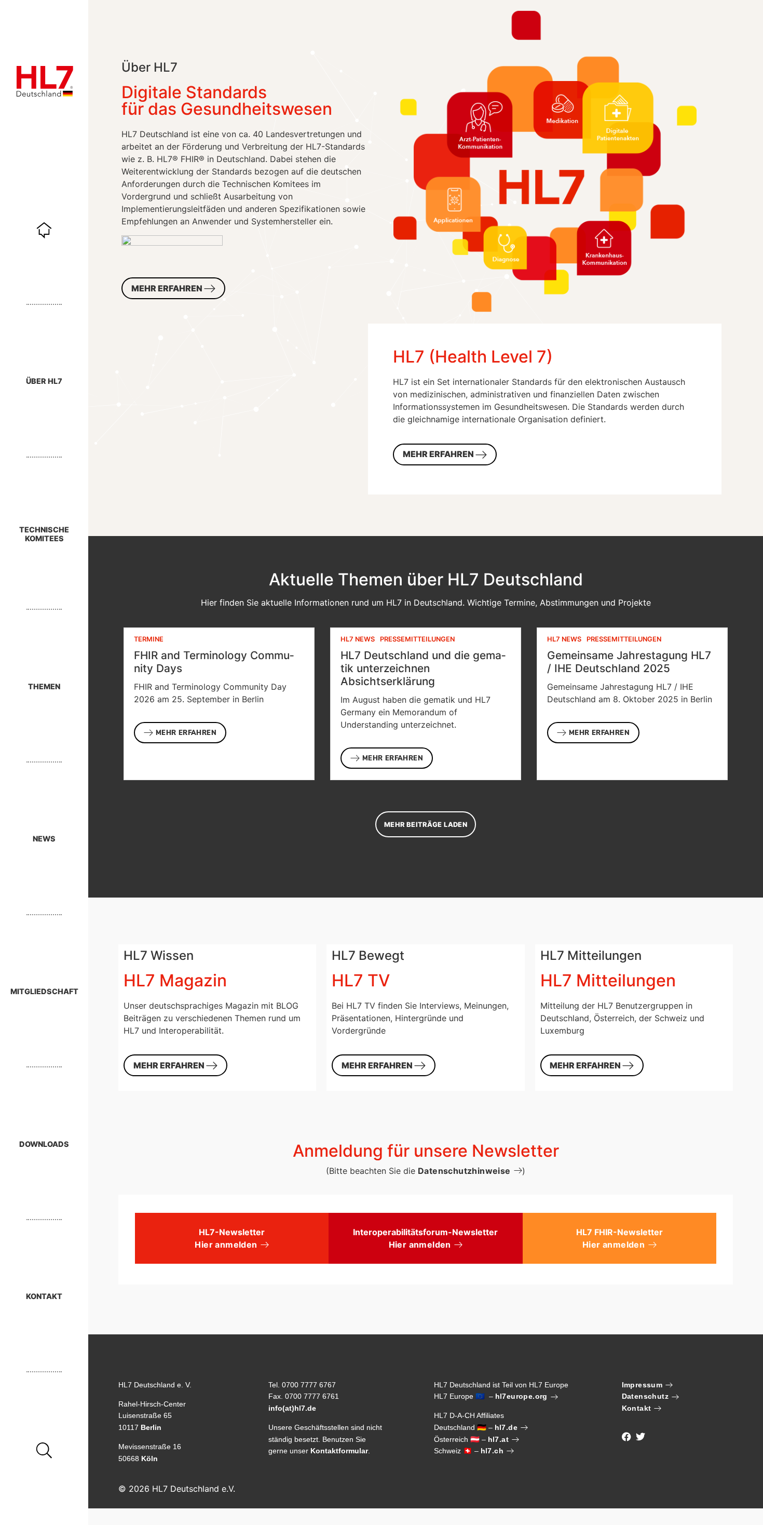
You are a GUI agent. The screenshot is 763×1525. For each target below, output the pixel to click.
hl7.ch (492, 1451)
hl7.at (498, 1439)
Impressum (642, 1385)
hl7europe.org (521, 1396)
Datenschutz (645, 1396)
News (44, 838)
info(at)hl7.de (292, 1408)
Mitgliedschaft (44, 991)
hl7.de (506, 1427)
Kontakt (44, 1296)
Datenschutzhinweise (464, 1171)
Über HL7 (44, 381)
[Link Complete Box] (219, 704)
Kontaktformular (339, 1451)
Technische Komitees (44, 534)
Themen (44, 686)
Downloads (44, 1144)
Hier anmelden (226, 1244)
